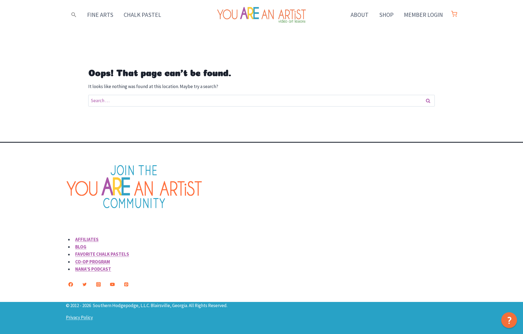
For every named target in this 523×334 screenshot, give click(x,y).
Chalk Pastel (142, 14)
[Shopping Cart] (454, 15)
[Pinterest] (126, 284)
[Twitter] (84, 284)
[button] (74, 14)
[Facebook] (70, 284)
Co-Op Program (92, 262)
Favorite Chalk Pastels (102, 254)
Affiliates (87, 239)
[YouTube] (112, 284)
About (360, 14)
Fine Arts (100, 14)
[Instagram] (98, 284)
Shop (386, 14)
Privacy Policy (79, 317)
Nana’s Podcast (93, 269)
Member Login (423, 14)
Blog (80, 247)
